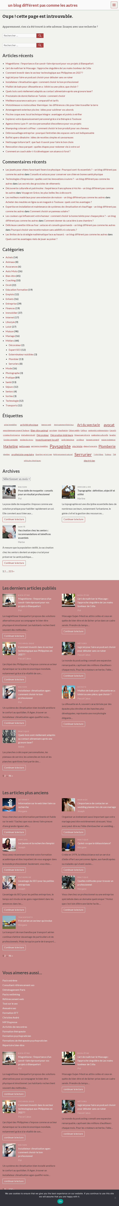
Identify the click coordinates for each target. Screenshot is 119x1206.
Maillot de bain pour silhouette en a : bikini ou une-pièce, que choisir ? (42, 86)
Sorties (9, 396)
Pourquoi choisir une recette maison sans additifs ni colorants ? (44, 229)
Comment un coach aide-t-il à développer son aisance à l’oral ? (38, 151)
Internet (10, 317)
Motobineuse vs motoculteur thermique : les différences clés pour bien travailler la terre (52, 104)
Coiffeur (84, 430)
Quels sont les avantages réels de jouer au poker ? (31, 238)
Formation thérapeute (14, 1031)
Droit (8, 284)
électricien (89, 460)
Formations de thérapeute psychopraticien (24, 1040)
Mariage (10, 335)
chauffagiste (63, 430)
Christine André (10, 1017)
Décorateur (15, 345)
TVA (114, 454)
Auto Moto (12, 271)
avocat (109, 424)
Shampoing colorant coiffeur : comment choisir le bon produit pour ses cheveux (47, 128)
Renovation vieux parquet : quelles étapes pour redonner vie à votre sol (43, 146)
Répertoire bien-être (13, 1045)
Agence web (46, 425)
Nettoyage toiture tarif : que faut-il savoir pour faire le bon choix (39, 141)
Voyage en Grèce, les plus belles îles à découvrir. (47, 192)
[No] (115, 1197)
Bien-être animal (39, 430)
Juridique (80, 440)
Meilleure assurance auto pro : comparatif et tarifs (32, 100)
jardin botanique (67, 440)
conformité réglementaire (98, 430)
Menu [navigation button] (114, 4)
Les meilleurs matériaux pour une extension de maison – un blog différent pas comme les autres (55, 197)
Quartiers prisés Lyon (43, 454)
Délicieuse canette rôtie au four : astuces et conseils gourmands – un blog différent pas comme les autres (60, 225)
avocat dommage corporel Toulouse (16, 430)
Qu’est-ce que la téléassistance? (94, 843)
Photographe (13, 372)
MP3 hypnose (9, 1022)
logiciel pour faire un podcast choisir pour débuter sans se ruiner (39, 77)
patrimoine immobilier (39, 446)
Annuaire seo (9, 1008)
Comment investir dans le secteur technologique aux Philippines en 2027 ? (44, 72)
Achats (9, 257)
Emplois (10, 294)
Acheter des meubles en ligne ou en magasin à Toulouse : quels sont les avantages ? (49, 201)
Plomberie (107, 446)
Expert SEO (15, 349)
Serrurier (83, 454)
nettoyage (24, 446)
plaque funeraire (90, 446)
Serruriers (14, 363)
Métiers (10, 340)
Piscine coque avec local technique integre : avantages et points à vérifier (44, 114)
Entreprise (11, 303)
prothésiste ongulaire (22, 454)
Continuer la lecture (14, 519)
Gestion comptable (11, 440)
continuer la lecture (14, 1094)
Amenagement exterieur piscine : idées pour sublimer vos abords (40, 109)
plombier (6, 454)
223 (11, 571)
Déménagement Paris (13, 989)
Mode (9, 368)
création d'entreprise (11, 435)
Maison (10, 331)
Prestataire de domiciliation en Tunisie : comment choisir (35, 95)
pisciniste (77, 446)
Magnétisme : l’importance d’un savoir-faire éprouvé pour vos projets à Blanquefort (49, 63)
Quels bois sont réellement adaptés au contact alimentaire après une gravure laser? (49, 91)
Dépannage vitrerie (82, 435)
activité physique (29, 424)
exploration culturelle (99, 435)
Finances (10, 308)
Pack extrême (9, 980)
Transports (11, 405)
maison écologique (108, 440)
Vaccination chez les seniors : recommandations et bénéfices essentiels (34, 534)
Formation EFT (10, 1012)
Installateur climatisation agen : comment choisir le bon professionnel (42, 81)
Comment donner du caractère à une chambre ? (69, 220)
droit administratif (28, 435)
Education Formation (17, 289)
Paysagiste (60, 446)
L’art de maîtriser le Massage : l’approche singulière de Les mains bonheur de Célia (48, 68)
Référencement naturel (63, 454)
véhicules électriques (32, 461)
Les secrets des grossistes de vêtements (39, 183)
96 (10, 775)
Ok (60, 1201)
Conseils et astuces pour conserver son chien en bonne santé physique (66, 174)
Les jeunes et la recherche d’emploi (36, 843)
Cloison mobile (74, 430)
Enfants (10, 298)
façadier (112, 435)
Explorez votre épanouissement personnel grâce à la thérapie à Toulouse (43, 118)
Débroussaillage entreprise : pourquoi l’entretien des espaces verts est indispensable (50, 132)
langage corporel (92, 440)
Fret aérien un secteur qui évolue (35, 920)
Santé (8, 382)
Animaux (10, 261)
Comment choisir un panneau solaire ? (49, 211)
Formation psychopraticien (16, 1035)
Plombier (14, 358)
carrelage (53, 430)
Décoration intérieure (61, 435)
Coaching (11, 280)
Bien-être (11, 275)
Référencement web (13, 999)
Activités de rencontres (14, 1026)
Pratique (10, 377)
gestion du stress (26, 440)
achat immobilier (10, 425)
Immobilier (11, 312)
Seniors (9, 391)
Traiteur (108, 454)
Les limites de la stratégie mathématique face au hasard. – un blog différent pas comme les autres (56, 234)
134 (11, 1189)
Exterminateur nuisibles (21, 354)
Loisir (8, 326)
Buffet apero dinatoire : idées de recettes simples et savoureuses (39, 137)
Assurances (12, 266)
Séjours (9, 386)
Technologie (12, 400)
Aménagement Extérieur (64, 425)
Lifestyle (10, 321)
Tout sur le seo (10, 1003)
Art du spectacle (88, 425)
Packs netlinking (11, 994)
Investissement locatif (47, 439)
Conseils (113, 430)
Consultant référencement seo (18, 985)
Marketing (10, 446)
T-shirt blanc (98, 454)
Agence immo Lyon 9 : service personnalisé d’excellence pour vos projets (43, 123)
